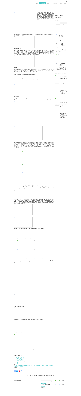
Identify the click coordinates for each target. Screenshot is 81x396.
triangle (17, 366)
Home (37, 3)
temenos (51, 365)
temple (15, 366)
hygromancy (32, 365)
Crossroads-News (54, 3)
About (61, 3)
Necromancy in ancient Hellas (20, 358)
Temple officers (43, 386)
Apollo (15, 365)
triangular (20, 366)
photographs (17, 349)
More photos (40, 349)
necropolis (46, 365)
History (17, 362)
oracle (49, 365)
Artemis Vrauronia (63, 24)
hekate (25, 365)
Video (48, 3)
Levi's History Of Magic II (62, 63)
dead (16, 365)
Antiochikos (61, 34)
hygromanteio (40, 365)
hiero (29, 365)
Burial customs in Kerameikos (20, 357)
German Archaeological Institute (39, 258)
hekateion (27, 365)
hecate (20, 365)
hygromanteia (36, 365)
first (18, 365)
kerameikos (43, 365)
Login (65, 3)
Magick (17, 363)
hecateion (22, 365)
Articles (57, 22)
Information (43, 3)
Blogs (61, 22)
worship (22, 366)
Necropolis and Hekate (63, 90)
